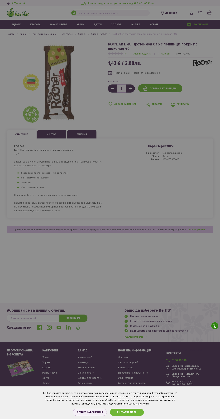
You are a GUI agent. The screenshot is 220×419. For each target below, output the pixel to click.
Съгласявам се (127, 412)
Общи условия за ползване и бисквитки (128, 403)
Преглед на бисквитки (90, 412)
